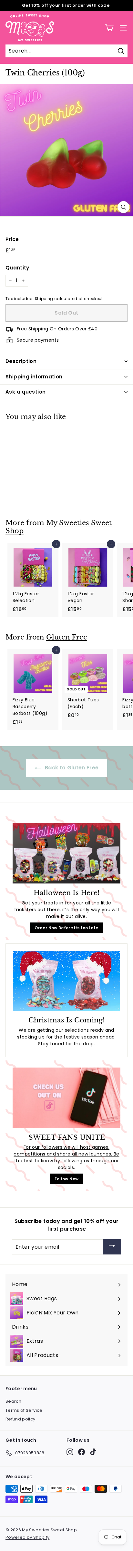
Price (12, 239)
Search (13, 1401)
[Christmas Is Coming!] (66, 981)
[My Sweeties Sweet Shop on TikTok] (93, 1452)
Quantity (17, 267)
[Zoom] (123, 207)
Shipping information (34, 376)
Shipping (44, 298)
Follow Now (67, 1179)
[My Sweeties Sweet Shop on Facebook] (81, 1452)
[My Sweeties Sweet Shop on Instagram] (69, 1452)
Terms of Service (24, 1410)
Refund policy (20, 1419)
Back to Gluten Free (71, 767)
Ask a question (25, 391)
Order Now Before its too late (66, 928)
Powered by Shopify (27, 1537)
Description (20, 361)
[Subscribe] (112, 1246)
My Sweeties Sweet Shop (58, 527)
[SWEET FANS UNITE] (66, 1098)
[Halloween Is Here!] (66, 853)
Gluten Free (66, 637)
